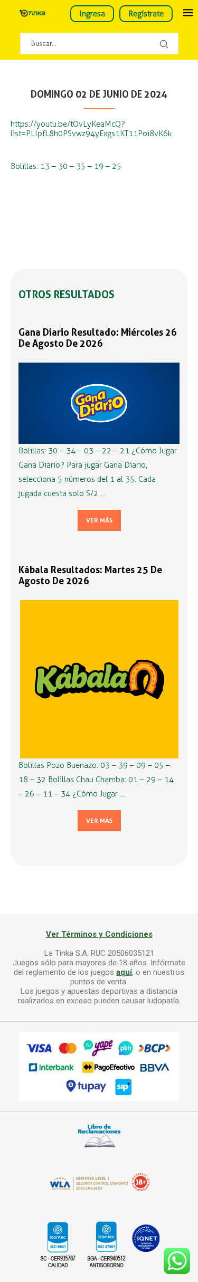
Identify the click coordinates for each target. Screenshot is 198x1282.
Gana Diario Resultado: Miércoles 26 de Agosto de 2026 (97, 338)
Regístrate (146, 13)
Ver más (99, 520)
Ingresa (92, 13)
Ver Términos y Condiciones (99, 934)
